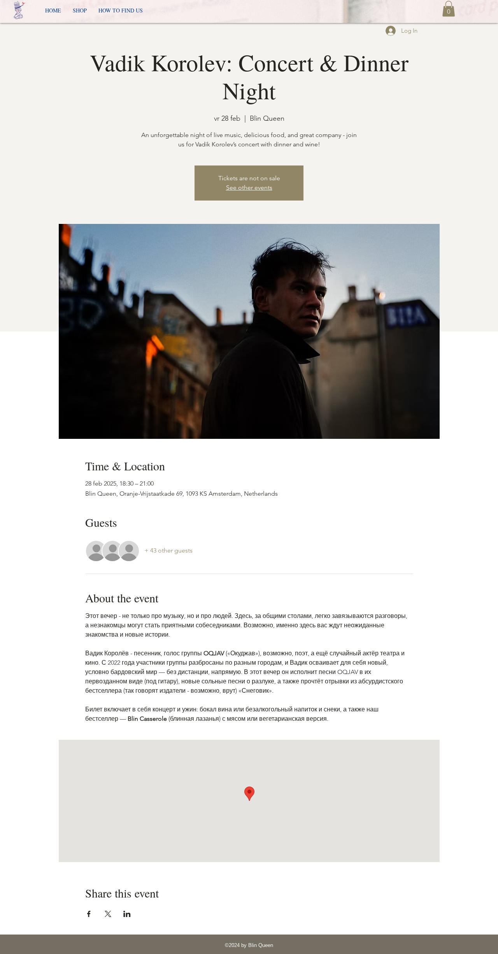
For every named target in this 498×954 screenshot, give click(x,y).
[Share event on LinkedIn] (127, 914)
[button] (448, 9)
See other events (249, 187)
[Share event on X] (108, 914)
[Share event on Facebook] (89, 914)
